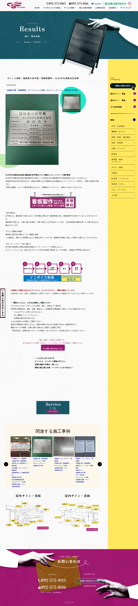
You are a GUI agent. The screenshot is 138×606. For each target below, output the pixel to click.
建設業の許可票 (70, 90)
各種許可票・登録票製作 (17, 90)
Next (100, 464)
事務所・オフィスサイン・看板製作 (42, 460)
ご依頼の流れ (100, 8)
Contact (97, 3)
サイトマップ (125, 8)
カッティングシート (54, 90)
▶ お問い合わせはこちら (53, 348)
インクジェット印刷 (36, 90)
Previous (6, 464)
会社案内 (112, 8)
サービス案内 (69, 8)
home (27, 42)
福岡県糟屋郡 (58, 482)
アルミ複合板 (58, 475)
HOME (37, 8)
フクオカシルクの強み (52, 8)
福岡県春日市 (37, 470)
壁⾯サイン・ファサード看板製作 (63, 467)
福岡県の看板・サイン (40, 468)
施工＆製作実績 (85, 8)
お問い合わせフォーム (89, 580)
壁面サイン (58, 470)
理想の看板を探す (123, 85)
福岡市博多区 (80, 470)
